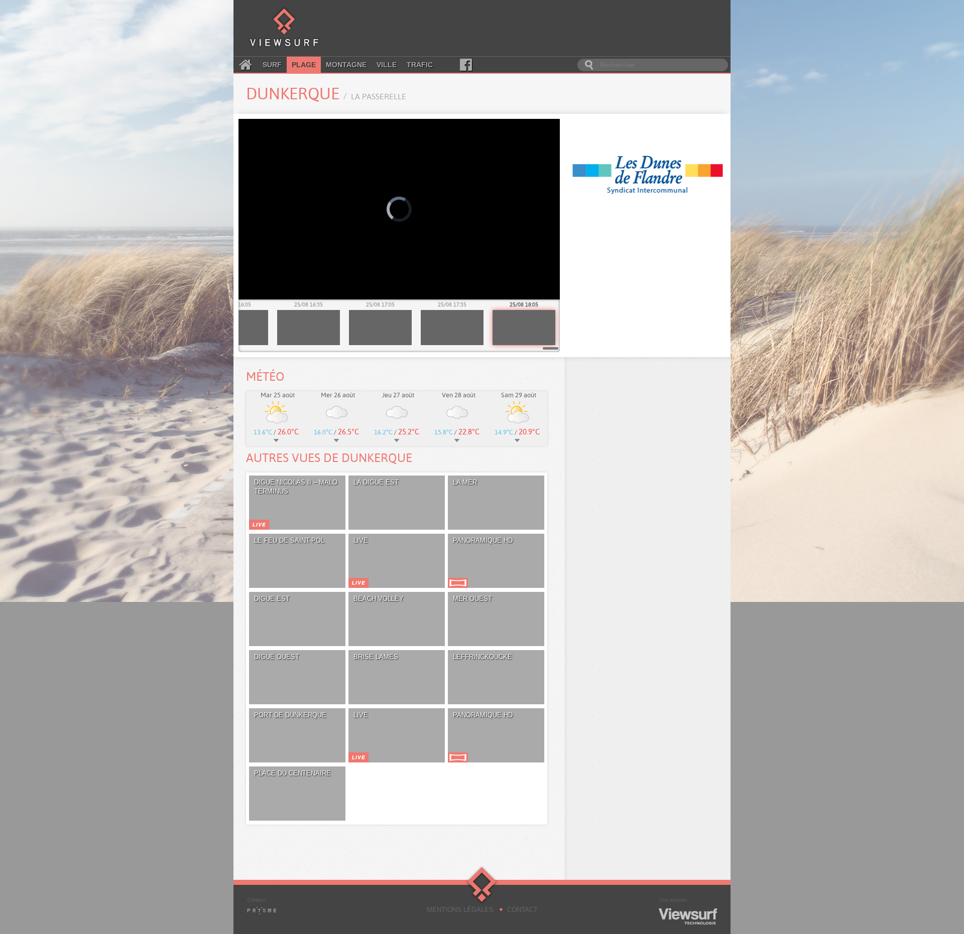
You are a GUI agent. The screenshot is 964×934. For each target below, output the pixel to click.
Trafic (420, 65)
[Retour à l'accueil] (284, 28)
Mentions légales (460, 909)
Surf (272, 65)
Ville (387, 65)
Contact (522, 909)
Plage (304, 65)
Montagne (346, 65)
